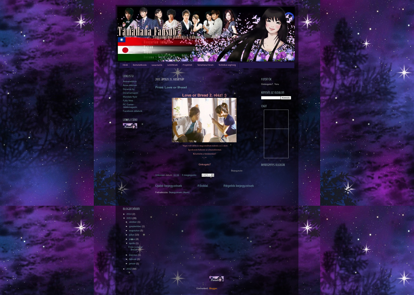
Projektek (187, 65)
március (133, 255)
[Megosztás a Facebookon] (212, 175)
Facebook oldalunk (132, 111)
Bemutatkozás (140, 65)
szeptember (135, 226)
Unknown (160, 175)
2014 (129, 214)
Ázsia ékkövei (130, 85)
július (132, 235)
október (133, 222)
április (132, 243)
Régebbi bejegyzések (238, 185)
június (132, 239)
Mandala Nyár (130, 97)
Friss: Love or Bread (171, 87)
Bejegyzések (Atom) (179, 192)
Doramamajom (130, 93)
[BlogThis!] (206, 175)
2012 (129, 269)
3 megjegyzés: (189, 175)
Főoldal (203, 185)
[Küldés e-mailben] (203, 175)
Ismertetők (157, 65)
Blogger (213, 288)
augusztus (134, 230)
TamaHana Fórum (205, 65)
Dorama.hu (128, 89)
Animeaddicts (130, 81)
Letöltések (172, 65)
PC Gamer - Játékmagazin (130, 105)
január (132, 263)
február (133, 259)
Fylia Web (128, 100)
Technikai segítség (227, 65)
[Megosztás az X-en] (209, 175)
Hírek (125, 65)
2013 (129, 218)
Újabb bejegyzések (168, 185)
